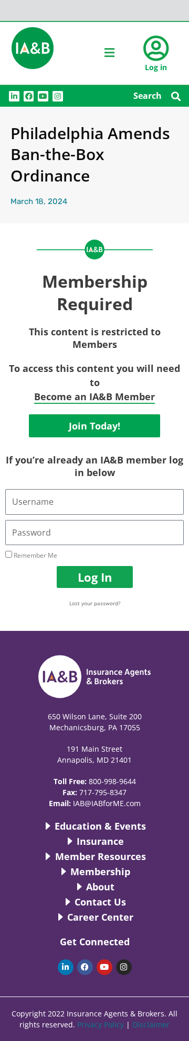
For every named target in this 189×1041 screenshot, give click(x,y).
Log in (156, 67)
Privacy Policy (100, 1024)
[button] (175, 96)
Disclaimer (151, 1024)
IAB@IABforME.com (107, 803)
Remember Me (34, 555)
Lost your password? (94, 603)
